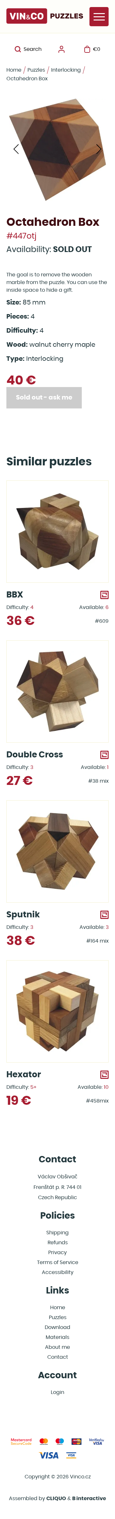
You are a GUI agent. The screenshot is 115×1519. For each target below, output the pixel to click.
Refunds (58, 1242)
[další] (99, 149)
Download (57, 1327)
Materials (57, 1337)
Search (33, 49)
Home (13, 70)
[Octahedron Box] (57, 150)
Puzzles (36, 70)
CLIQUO (56, 1498)
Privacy (57, 1252)
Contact (57, 1357)
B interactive (89, 1498)
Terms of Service (57, 1262)
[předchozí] (16, 149)
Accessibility (57, 1272)
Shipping (57, 1232)
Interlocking (66, 70)
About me (57, 1347)
